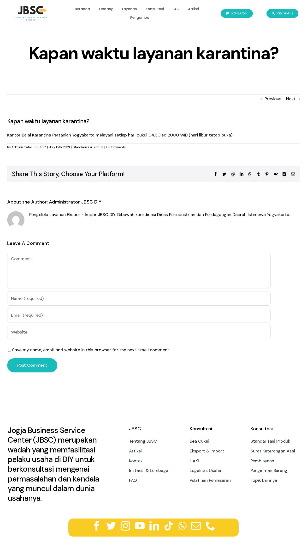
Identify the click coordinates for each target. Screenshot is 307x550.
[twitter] (111, 526)
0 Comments (116, 147)
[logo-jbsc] (32, 7)
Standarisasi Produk (88, 147)
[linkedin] (154, 526)
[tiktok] (168, 526)
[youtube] (140, 526)
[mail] (196, 526)
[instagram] (125, 526)
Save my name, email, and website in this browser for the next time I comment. (91, 350)
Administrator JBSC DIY (29, 147)
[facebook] (96, 526)
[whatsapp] (182, 526)
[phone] (210, 526)
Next (290, 99)
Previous (273, 99)
